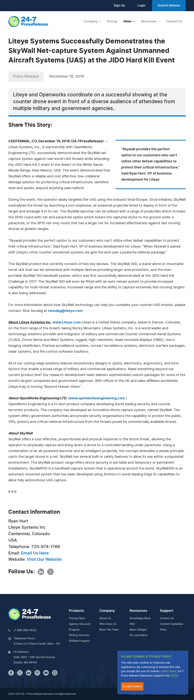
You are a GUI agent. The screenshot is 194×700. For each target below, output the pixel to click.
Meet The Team (109, 629)
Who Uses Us (107, 624)
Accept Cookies (132, 686)
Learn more (168, 671)
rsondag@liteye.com (65, 311)
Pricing (112, 21)
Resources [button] (149, 21)
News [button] (128, 21)
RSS (132, 624)
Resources (138, 611)
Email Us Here (35, 553)
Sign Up (119, 5)
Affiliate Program (79, 641)
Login (141, 5)
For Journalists (139, 635)
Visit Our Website (44, 559)
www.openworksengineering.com (97, 398)
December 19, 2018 (66, 76)
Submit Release (169, 5)
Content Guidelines (171, 624)
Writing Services (79, 635)
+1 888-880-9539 (24, 630)
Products (76, 611)
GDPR (174, 675)
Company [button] (91, 21)
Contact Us (174, 21)
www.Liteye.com (67, 322)
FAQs (163, 629)
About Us (105, 618)
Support (166, 611)
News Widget (138, 629)
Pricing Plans (77, 618)
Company (107, 611)
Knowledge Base (140, 618)
